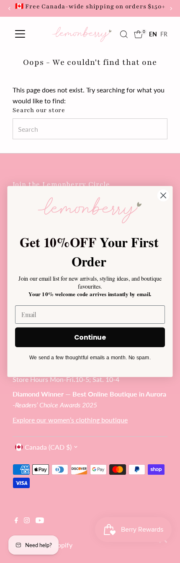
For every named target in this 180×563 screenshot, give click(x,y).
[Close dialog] (163, 195)
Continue (90, 337)
